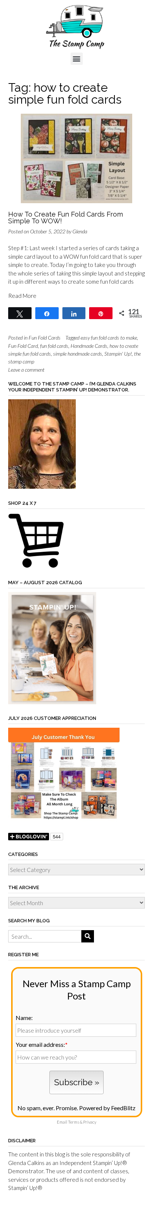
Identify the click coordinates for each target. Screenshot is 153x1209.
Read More (22, 295)
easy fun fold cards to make (109, 337)
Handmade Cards (89, 346)
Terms (73, 1122)
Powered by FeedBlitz (107, 1107)
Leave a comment (26, 369)
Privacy (89, 1122)
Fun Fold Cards (45, 337)
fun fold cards (54, 346)
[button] (77, 59)
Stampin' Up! (118, 353)
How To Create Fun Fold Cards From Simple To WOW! (65, 217)
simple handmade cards (77, 353)
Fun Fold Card (23, 346)
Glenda (79, 231)
